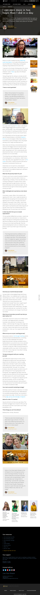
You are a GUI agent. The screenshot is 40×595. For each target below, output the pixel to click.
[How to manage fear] (39, 297)
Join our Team (7, 548)
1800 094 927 (5, 577)
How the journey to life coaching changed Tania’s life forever (6, 514)
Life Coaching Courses (9, 538)
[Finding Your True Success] (24, 505)
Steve (12, 71)
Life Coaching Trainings (9, 540)
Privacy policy (21, 590)
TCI (16, 126)
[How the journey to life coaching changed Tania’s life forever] (6, 505)
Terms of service (13, 590)
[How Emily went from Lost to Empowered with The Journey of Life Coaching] (15, 506)
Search (5, 590)
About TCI (6, 546)
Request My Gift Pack (10, 550)
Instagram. (23, 396)
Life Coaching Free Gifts (9, 537)
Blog (5, 542)
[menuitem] (13, 1)
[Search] (34, 6)
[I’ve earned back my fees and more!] (33, 505)
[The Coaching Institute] (5, 1)
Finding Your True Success (24, 513)
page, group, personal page (13, 396)
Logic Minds (24, 594)
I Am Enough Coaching (18, 336)
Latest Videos (7, 543)
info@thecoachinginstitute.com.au (10, 578)
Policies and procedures (31, 590)
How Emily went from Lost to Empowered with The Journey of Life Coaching (15, 516)
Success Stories (7, 545)
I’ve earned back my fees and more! (33, 514)
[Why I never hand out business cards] (1, 297)
